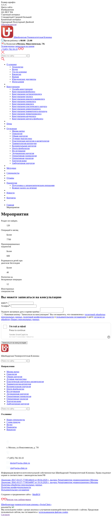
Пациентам (12, 183)
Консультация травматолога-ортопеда (29, 111)
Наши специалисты (16, 420)
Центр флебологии (21, 148)
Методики (11, 168)
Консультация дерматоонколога (26, 114)
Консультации (13, 86)
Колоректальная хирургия (24, 146)
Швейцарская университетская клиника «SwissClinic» (26, 504)
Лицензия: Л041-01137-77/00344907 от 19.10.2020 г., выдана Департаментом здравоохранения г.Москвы (49, 482)
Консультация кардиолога (24, 116)
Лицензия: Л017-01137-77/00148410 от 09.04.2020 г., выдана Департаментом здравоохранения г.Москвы (49, 480)
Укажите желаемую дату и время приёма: (20, 312)
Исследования (18, 151)
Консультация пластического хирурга (29, 106)
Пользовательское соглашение (15, 490)
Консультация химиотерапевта (26, 109)
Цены (9, 123)
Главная (10, 205)
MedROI (36, 494)
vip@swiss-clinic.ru (18, 468)
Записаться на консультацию (14, 343)
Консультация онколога (23, 104)
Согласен (5, 514)
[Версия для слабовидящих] (21, 49)
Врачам (15, 77)
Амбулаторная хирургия (23, 163)
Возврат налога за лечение (24, 188)
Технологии (17, 67)
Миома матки (18, 131)
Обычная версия (8, 24)
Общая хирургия (20, 136)
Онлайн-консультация (22, 89)
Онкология (17, 133)
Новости (11, 193)
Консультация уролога (22, 96)
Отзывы (10, 178)
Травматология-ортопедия (24, 143)
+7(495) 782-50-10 (9, 49)
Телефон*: (6, 306)
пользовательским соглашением (71, 317)
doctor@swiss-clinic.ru (20, 463)
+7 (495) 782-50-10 (15, 458)
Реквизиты (12, 427)
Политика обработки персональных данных (21, 485)
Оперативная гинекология (24, 156)
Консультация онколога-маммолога (28, 99)
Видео (15, 69)
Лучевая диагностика (22, 138)
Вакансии (16, 74)
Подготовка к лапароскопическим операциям (33, 185)
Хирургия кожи (19, 161)
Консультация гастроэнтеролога (27, 94)
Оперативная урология (22, 158)
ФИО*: (4, 303)
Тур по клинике (19, 72)
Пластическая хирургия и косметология (30, 141)
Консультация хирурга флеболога (27, 119)
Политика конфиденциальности (16, 487)
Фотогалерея (18, 82)
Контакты (11, 198)
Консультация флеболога (23, 91)
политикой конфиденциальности (38, 317)
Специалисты (13, 173)
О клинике (12, 64)
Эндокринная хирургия (23, 153)
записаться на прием (24, 46)
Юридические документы (24, 79)
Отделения (12, 128)
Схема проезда (13, 422)
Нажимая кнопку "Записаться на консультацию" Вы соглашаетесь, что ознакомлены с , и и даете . (53, 317)
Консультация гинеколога (24, 101)
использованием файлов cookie (53, 512)
